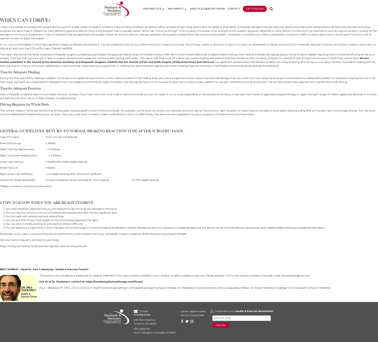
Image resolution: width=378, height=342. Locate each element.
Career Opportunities (193, 311)
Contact (234, 8)
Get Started (255, 8)
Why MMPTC (176, 8)
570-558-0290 (142, 315)
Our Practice (152, 8)
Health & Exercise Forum (207, 8)
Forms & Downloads (192, 315)
